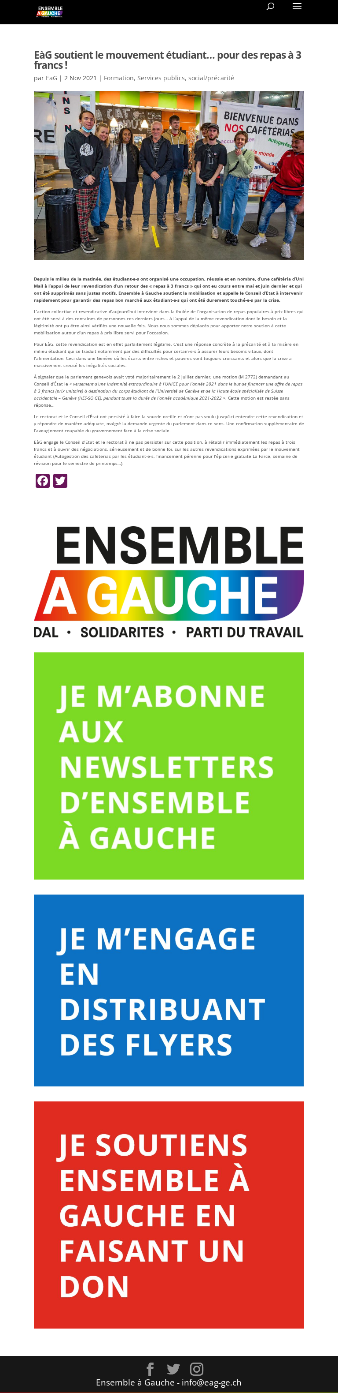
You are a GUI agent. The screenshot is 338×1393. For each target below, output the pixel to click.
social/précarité (211, 78)
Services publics (161, 78)
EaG (51, 78)
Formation (119, 78)
